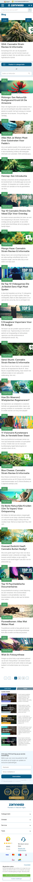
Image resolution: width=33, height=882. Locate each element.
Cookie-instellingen (16, 878)
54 (19, 678)
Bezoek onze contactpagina (22, 849)
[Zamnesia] (16, 5)
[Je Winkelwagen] (31, 5)
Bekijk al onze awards (16, 797)
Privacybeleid (23, 779)
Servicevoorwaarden (8, 781)
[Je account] (29, 5)
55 (23, 678)
